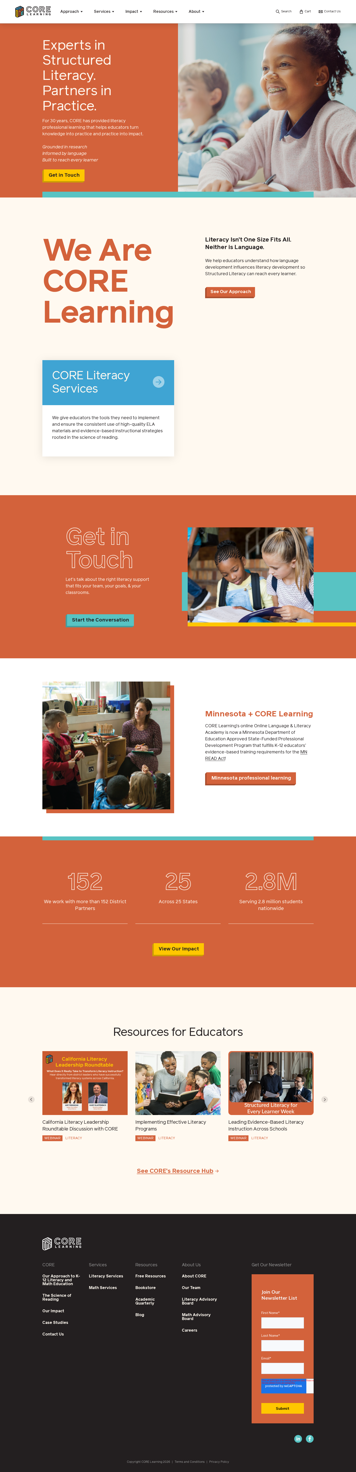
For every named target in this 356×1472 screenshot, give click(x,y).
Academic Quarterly (145, 1301)
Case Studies (55, 1323)
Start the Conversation (100, 620)
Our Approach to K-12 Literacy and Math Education (61, 1280)
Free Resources (150, 1276)
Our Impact (53, 1311)
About (195, 12)
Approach (69, 12)
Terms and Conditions (190, 1462)
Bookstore (145, 1288)
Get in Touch (64, 175)
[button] (31, 1099)
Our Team (191, 1288)
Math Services (103, 1288)
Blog (139, 1315)
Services (102, 12)
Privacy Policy (219, 1462)
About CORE (194, 1276)
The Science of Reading (56, 1297)
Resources (163, 12)
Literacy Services (106, 1276)
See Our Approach (230, 292)
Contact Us (53, 1334)
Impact (131, 12)
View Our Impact (179, 949)
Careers (189, 1330)
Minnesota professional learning (251, 778)
